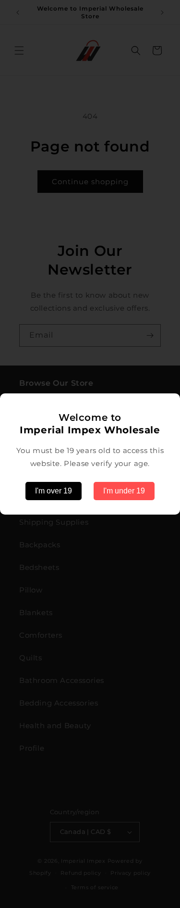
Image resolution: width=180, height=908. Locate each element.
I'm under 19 (124, 491)
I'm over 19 (53, 491)
